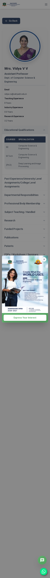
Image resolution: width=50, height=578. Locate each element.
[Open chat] (42, 560)
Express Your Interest (25, 317)
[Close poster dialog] (44, 259)
